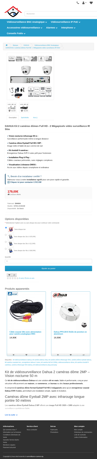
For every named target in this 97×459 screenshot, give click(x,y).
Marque (15, 45)
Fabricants (54, 430)
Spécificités (25, 117)
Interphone (67, 27)
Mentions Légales (9, 445)
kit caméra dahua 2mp (40, 360)
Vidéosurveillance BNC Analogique (26, 22)
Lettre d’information (80, 437)
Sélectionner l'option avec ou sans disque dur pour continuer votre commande (32, 223)
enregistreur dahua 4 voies (31, 362)
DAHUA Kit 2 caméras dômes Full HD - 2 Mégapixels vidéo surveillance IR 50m (33, 48)
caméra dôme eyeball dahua (81, 360)
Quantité (8, 257)
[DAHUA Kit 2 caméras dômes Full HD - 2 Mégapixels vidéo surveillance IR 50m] (30, 76)
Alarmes (51, 27)
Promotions (54, 432)
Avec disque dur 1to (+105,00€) (25, 236)
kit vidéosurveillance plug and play (45, 365)
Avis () (35, 117)
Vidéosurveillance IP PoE (65, 22)
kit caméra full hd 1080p (49, 362)
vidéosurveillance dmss (66, 362)
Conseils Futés (15, 33)
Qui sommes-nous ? (10, 430)
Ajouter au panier (48, 268)
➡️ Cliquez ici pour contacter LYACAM (24, 182)
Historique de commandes (83, 432)
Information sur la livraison (12, 432)
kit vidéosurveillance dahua (22, 360)
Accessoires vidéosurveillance (24, 27)
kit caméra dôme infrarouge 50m (59, 360)
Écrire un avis (29, 278)
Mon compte (78, 430)
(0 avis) (21, 278)
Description (13, 117)
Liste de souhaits (80, 435)
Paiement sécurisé (9, 447)
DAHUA (26, 45)
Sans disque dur (20, 229)
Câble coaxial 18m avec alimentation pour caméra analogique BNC (25, 333)
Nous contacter (32, 430)
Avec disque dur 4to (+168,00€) (25, 250)
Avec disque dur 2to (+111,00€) (24, 243)
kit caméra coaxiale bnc (13, 362)
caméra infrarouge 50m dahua (22, 365)
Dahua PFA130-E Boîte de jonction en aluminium (70, 333)
